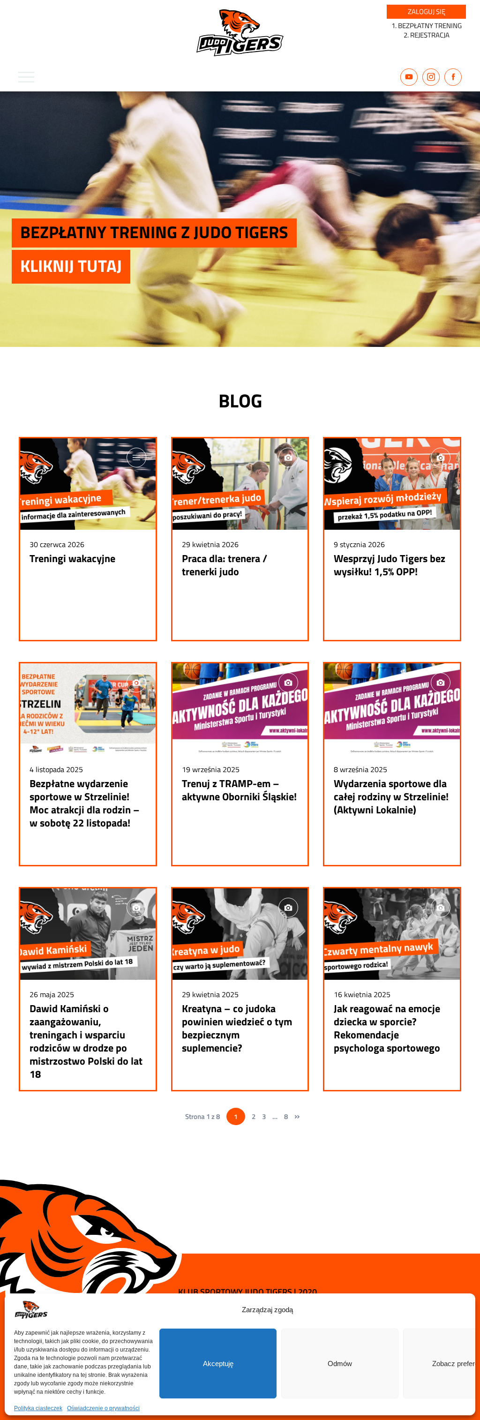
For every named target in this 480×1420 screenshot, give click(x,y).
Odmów (340, 1363)
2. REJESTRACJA (427, 35)
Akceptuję (218, 1363)
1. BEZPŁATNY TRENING (426, 25)
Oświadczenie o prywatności (103, 1408)
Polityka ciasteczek (38, 1408)
